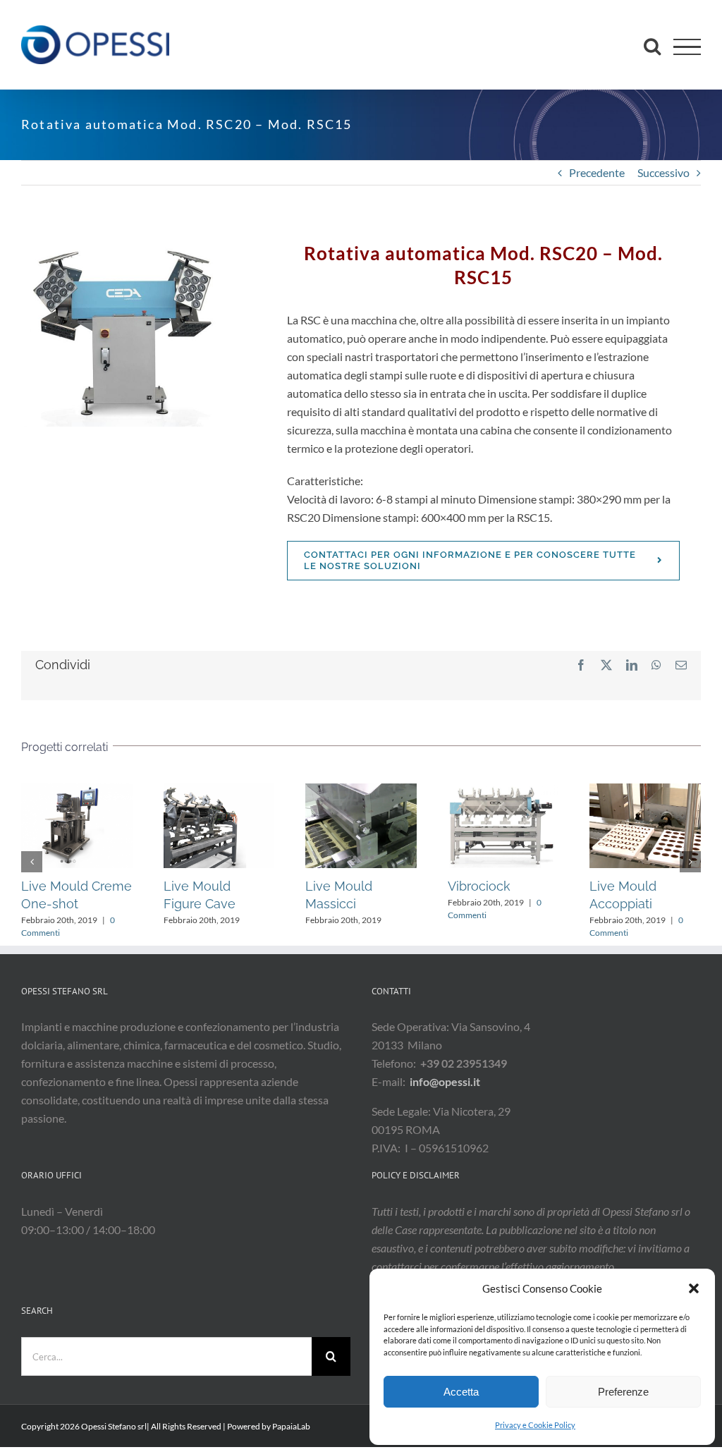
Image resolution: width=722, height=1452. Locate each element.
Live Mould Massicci (361, 825)
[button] (694, 1288)
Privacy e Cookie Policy (535, 1424)
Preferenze (623, 1392)
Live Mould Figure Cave (218, 825)
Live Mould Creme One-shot (76, 825)
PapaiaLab (291, 1426)
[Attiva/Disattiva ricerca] (652, 46)
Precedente (597, 172)
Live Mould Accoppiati (645, 825)
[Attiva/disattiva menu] (687, 47)
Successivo (663, 172)
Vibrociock (502, 825)
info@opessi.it (445, 1081)
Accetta (461, 1392)
